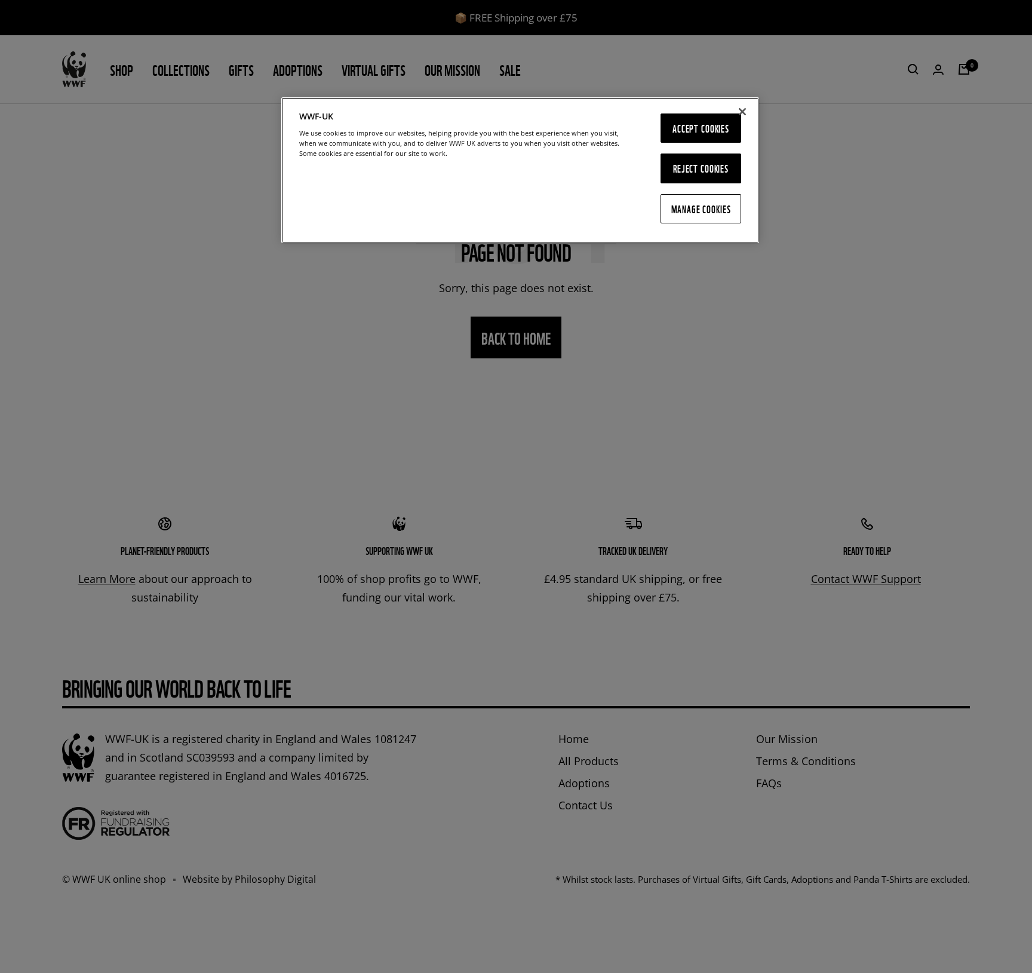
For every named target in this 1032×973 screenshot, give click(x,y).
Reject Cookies (701, 168)
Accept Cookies (700, 128)
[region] (520, 170)
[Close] (742, 112)
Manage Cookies (701, 209)
